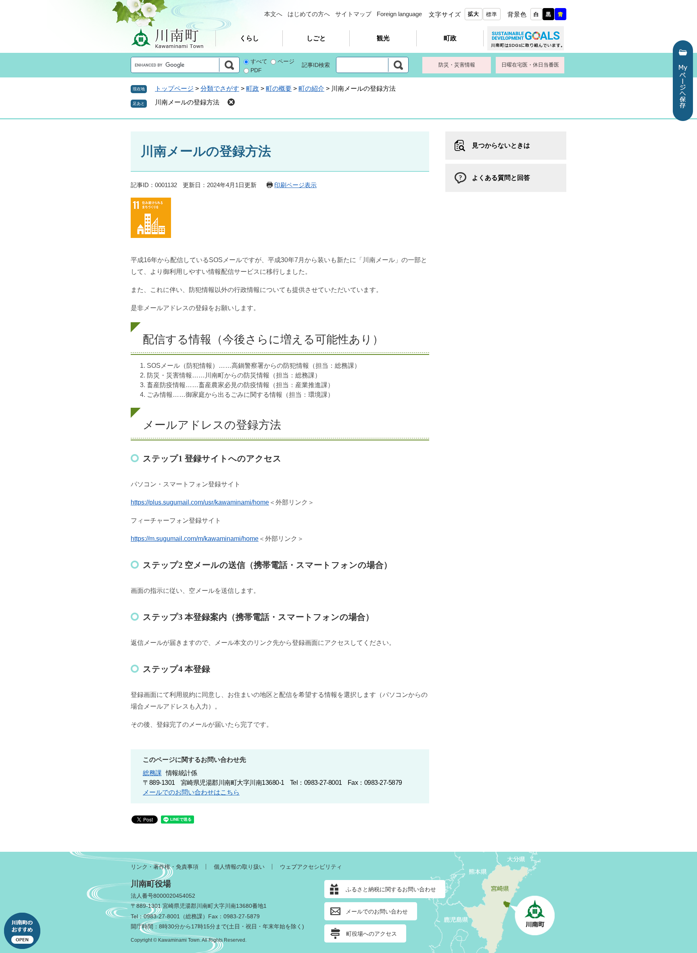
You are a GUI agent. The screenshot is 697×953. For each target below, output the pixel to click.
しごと (316, 38)
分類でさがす (219, 88)
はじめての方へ (309, 13)
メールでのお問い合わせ (377, 911)
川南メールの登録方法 (187, 102)
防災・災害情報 (456, 65)
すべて (258, 61)
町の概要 (279, 88)
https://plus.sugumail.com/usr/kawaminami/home (200, 502)
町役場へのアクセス (371, 933)
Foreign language (399, 13)
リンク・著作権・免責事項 (164, 866)
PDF (256, 70)
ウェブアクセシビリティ (311, 866)
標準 (491, 14)
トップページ (174, 88)
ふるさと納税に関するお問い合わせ (391, 889)
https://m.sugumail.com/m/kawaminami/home (195, 538)
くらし (249, 38)
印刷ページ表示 (295, 184)
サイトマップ (353, 13)
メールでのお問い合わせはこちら (191, 792)
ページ (286, 61)
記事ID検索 (316, 65)
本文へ (273, 13)
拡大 (473, 14)
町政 (450, 38)
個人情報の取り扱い (239, 866)
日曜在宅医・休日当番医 (530, 65)
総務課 (152, 772)
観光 (383, 38)
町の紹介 (311, 88)
